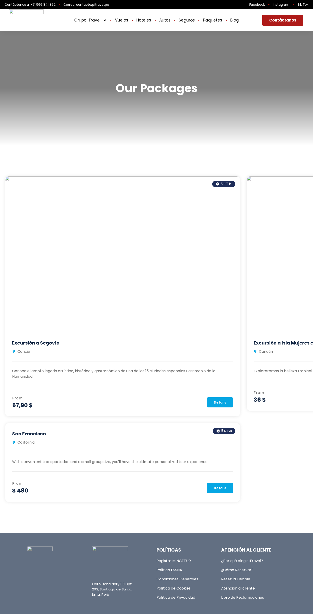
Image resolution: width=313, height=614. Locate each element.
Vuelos (121, 20)
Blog (234, 20)
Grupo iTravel (87, 20)
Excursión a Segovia (36, 343)
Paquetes (212, 20)
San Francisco (29, 434)
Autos (164, 20)
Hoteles (143, 20)
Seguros (187, 20)
